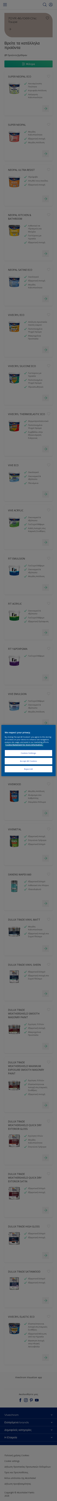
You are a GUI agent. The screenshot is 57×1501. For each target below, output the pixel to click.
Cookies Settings (28, 753)
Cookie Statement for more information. (24, 745)
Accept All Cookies (28, 761)
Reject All (28, 769)
